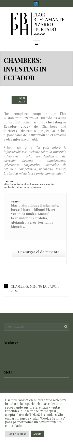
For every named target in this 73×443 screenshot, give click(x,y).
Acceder (13, 386)
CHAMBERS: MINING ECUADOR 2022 (34, 288)
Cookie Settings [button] (17, 433)
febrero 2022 (16, 357)
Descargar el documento (38, 252)
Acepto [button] (37, 433)
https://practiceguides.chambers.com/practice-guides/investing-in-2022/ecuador (30, 185)
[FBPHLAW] (36, 23)
